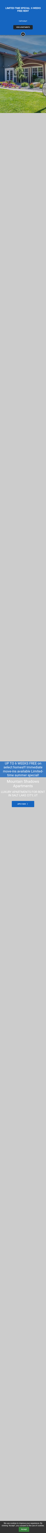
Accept (24, 1529)
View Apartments (23, 27)
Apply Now (21, 804)
